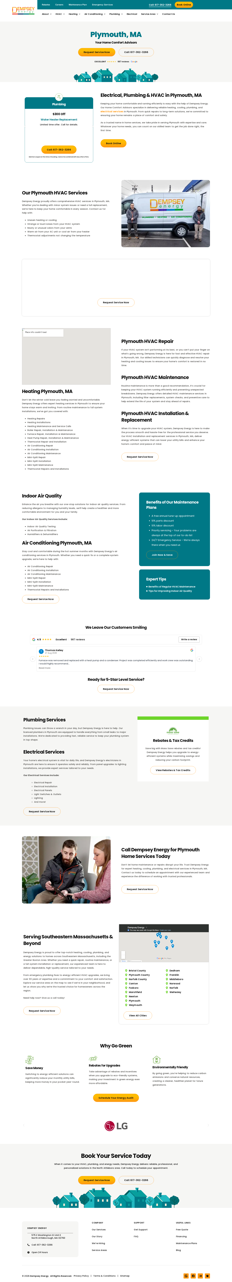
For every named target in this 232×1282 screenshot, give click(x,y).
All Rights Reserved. (61, 1276)
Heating (73, 14)
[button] (25, 126)
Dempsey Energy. (39, 1276)
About (45, 14)
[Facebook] (193, 1276)
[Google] (186, 1276)
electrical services (112, 111)
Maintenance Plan (78, 4)
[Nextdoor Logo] (207, 1276)
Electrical (132, 14)
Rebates (46, 4)
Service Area (148, 14)
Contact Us (168, 14)
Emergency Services (102, 4)
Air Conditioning (93, 14)
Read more (44, 668)
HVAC (59, 14)
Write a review (189, 639)
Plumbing (114, 14)
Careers (59, 4)
